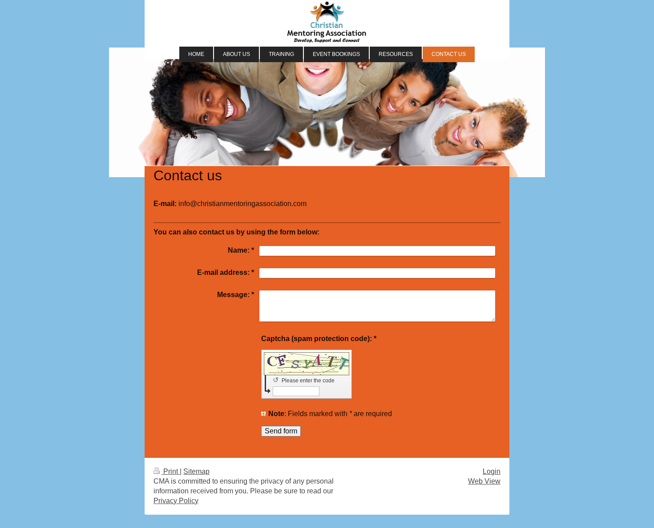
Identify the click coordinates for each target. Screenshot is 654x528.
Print (170, 471)
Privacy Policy (175, 500)
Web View (484, 481)
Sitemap (196, 471)
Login (492, 471)
